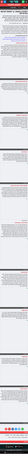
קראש (19, 437)
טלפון (14, 435)
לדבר (11, 435)
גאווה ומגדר (13, 7)
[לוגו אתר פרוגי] (14, 1)
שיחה (9, 437)
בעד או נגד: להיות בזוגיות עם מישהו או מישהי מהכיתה (14, 39)
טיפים (15, 437)
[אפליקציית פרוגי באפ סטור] (9, 446)
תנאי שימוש (21, 452)
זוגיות (24, 7)
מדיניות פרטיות (16, 452)
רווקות (19, 7)
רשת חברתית (24, 437)
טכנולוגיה (7, 435)
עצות (12, 437)
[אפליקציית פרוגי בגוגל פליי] (19, 446)
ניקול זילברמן (25, 23)
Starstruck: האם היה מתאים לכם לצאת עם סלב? (15, 37)
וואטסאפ (22, 435)
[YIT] (8, 452)
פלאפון (17, 435)
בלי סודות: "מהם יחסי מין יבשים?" (18, 40)
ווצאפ (26, 435)
